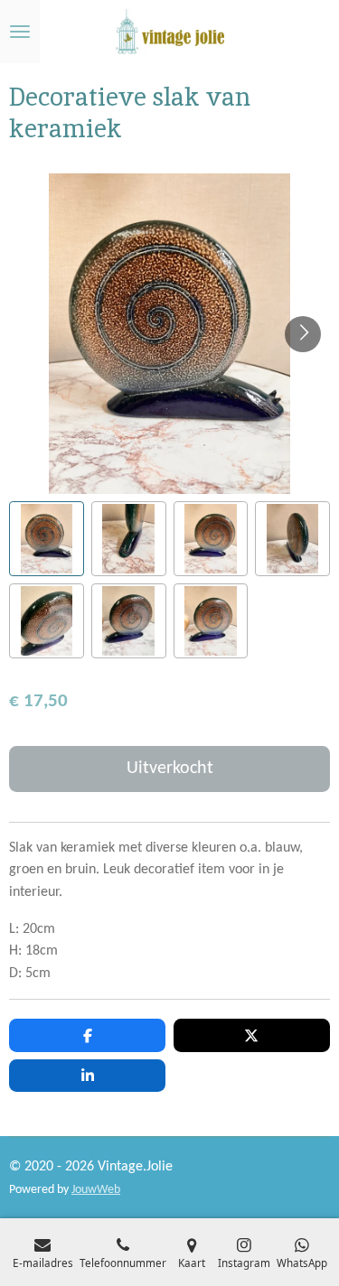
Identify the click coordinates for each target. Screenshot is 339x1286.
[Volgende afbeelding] (303, 334)
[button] (46, 538)
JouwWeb (95, 1190)
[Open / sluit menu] (20, 31)
